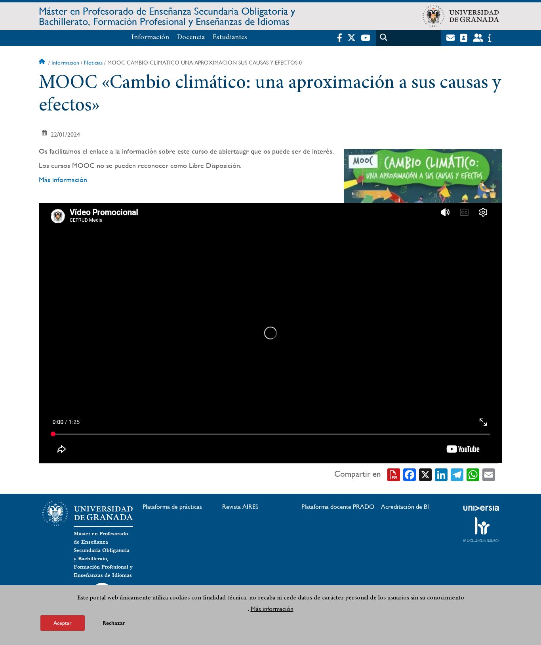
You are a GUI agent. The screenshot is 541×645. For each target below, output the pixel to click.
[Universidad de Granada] (461, 16)
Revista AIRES (240, 506)
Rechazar (114, 623)
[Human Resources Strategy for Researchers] (481, 529)
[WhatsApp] (473, 474)
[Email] (488, 474)
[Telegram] (457, 474)
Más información (63, 179)
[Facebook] (409, 474)
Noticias (93, 62)
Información (150, 37)
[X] (425, 474)
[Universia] (481, 508)
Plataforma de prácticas (172, 506)
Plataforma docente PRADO (337, 506)
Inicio (43, 63)
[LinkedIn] (441, 474)
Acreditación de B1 (406, 506)
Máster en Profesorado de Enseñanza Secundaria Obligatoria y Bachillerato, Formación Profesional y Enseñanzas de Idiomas (167, 16)
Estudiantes (230, 37)
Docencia (191, 37)
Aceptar (62, 623)
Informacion (65, 62)
